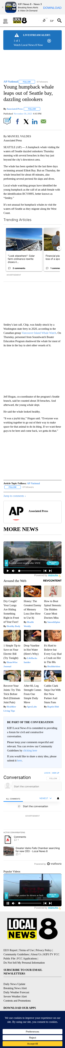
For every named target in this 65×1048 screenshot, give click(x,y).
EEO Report (10, 950)
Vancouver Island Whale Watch (39, 332)
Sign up (55, 773)
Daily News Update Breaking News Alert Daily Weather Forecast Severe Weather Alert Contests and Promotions (17, 992)
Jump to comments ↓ (14, 495)
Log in (47, 773)
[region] (32, 819)
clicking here (30, 750)
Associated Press (15, 109)
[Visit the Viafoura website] (54, 863)
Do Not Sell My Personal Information (24, 962)
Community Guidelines (16, 954)
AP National (33, 483)
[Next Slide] (59, 248)
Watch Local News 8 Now (28, 45)
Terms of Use (26, 950)
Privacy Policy (44, 950)
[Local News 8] (24, 20)
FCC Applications (27, 958)
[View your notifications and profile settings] (58, 798)
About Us (36, 954)
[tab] (13, 798)
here (19, 760)
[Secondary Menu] (7, 20)
